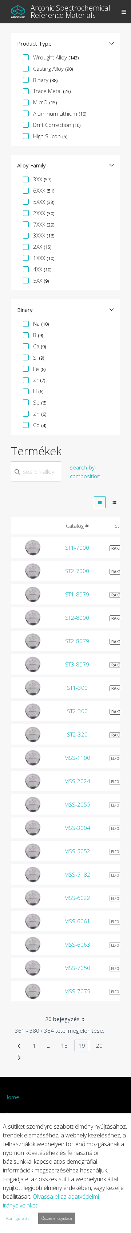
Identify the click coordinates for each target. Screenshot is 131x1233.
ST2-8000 (77, 617)
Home (11, 1097)
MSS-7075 (77, 991)
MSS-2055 (77, 804)
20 (101, 1046)
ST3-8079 (77, 664)
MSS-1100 (77, 757)
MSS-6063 (77, 944)
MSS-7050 (77, 967)
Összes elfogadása (56, 1218)
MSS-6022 (77, 897)
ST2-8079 (77, 641)
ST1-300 (77, 687)
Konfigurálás (17, 1218)
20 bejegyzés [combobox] (62, 1019)
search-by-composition (85, 472)
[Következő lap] (19, 1057)
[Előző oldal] (19, 1045)
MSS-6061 (77, 921)
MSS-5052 (77, 851)
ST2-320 (77, 734)
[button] (65, 43)
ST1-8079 (77, 594)
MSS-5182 (77, 874)
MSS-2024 (77, 781)
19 (84, 1046)
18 (66, 1046)
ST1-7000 (77, 547)
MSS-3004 (77, 827)
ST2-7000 (77, 571)
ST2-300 (77, 711)
